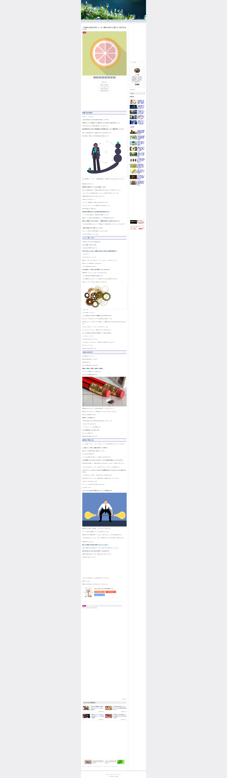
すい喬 (137, 74)
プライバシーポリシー (116, 774)
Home (107, 774)
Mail (110, 774)
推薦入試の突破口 (104, 84)
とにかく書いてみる (105, 86)
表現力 (92, 607)
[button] (113, 77)
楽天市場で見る (110, 591)
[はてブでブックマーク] (101, 77)
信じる (99, 605)
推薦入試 (120, 605)
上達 (95, 605)
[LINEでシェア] (107, 77)
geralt (84, 309)
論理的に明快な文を (105, 90)
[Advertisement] (104, 101)
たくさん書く (90, 605)
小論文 (85, 605)
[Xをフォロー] (137, 84)
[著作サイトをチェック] (135, 84)
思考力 (116, 605)
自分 (88, 607)
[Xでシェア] (96, 77)
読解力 (96, 607)
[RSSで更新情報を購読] (138, 84)
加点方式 (107, 605)
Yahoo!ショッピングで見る (99, 594)
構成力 (85, 607)
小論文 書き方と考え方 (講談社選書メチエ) (103, 588)
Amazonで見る (99, 591)
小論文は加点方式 (104, 88)
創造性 (103, 605)
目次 (103, 82)
